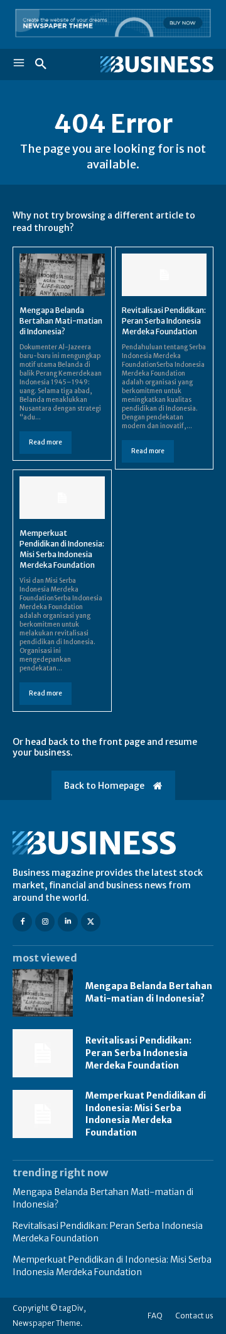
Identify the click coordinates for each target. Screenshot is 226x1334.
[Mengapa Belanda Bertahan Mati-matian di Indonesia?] (62, 275)
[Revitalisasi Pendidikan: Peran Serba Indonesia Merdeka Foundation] (164, 275)
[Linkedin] (67, 921)
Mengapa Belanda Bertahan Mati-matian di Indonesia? (60, 320)
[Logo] (156, 64)
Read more (45, 442)
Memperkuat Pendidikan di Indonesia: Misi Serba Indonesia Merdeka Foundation (145, 1114)
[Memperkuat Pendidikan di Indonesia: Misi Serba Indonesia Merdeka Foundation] (62, 497)
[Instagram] (45, 921)
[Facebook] (22, 921)
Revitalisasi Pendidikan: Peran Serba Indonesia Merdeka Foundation (164, 320)
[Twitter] (90, 921)
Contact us (194, 1315)
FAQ (155, 1315)
